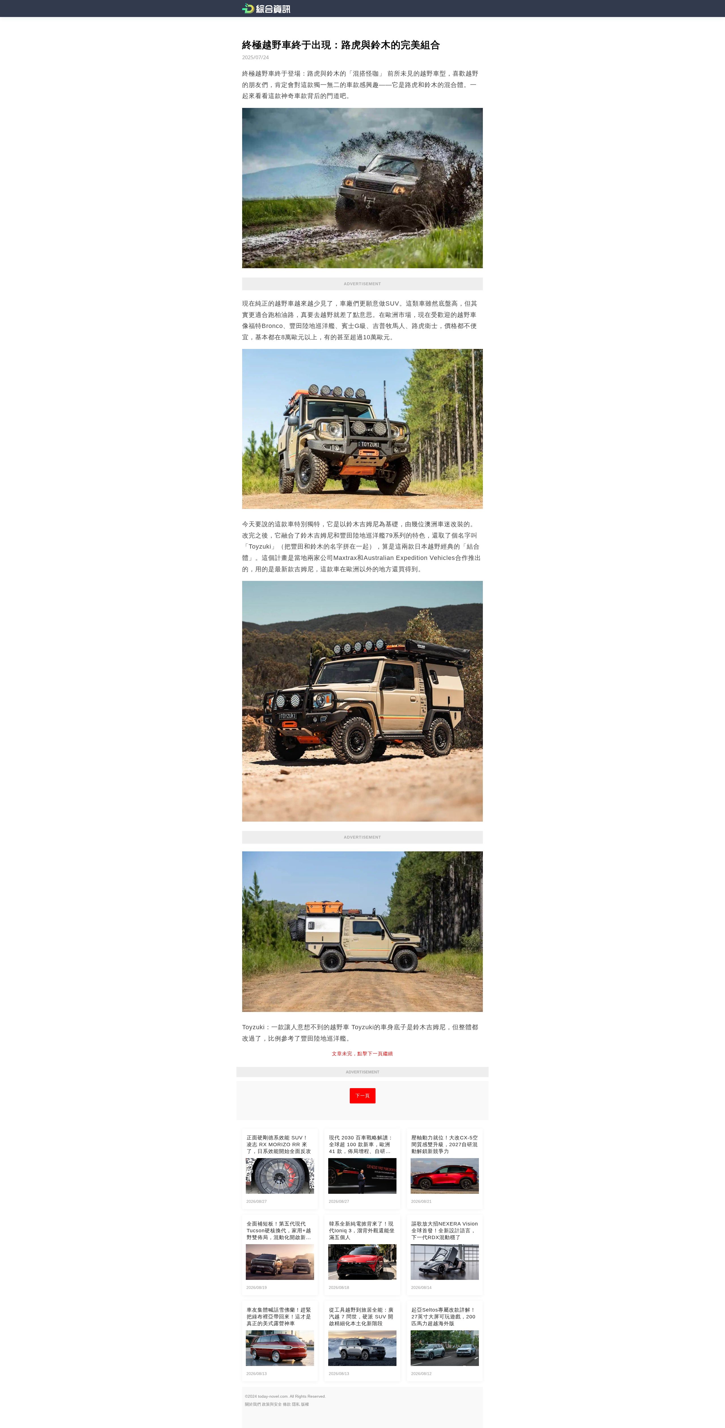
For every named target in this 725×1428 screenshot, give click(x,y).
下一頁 (362, 1095)
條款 (287, 1404)
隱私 (296, 1404)
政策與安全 (272, 1404)
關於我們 (253, 1404)
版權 (305, 1404)
